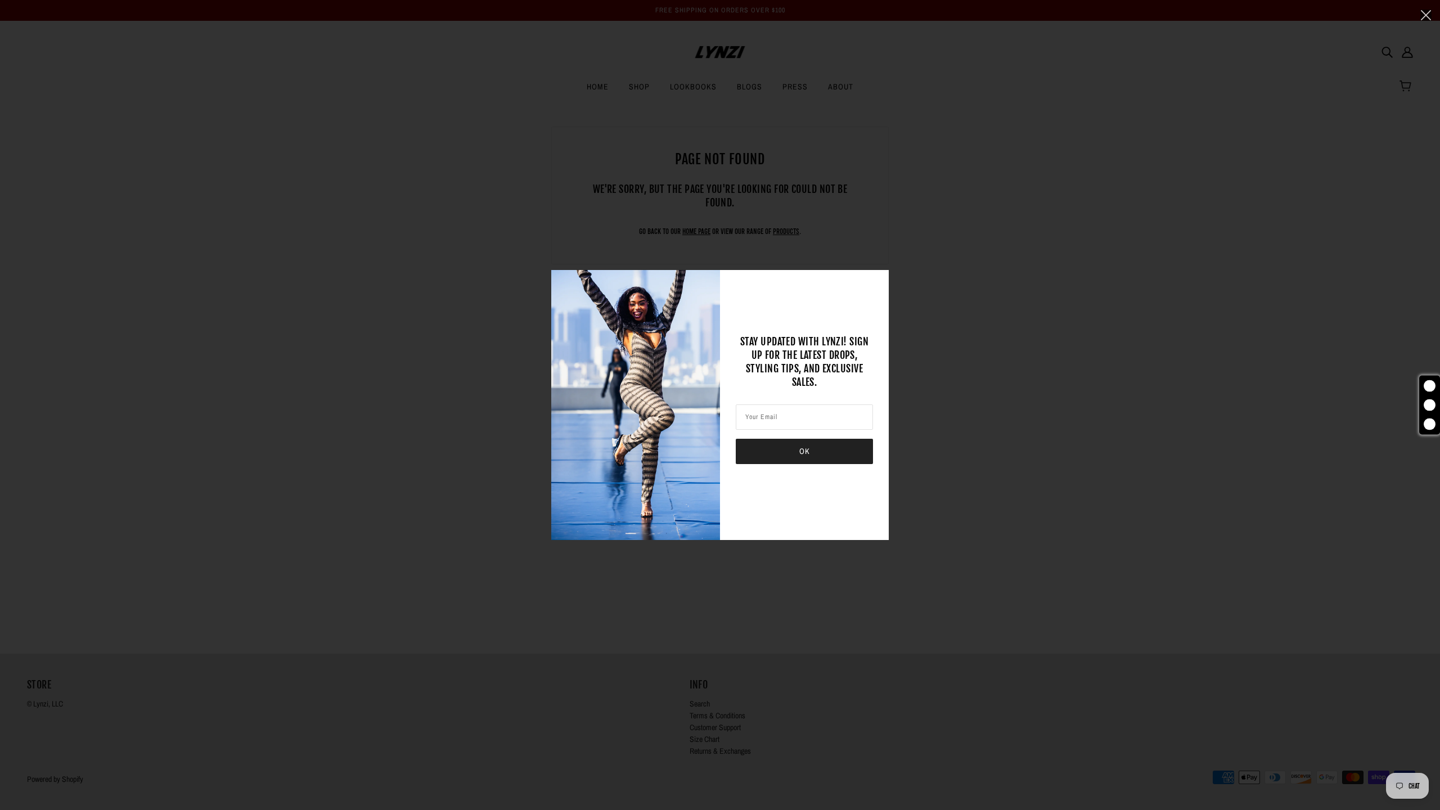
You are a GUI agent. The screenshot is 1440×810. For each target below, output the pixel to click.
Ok (804, 451)
